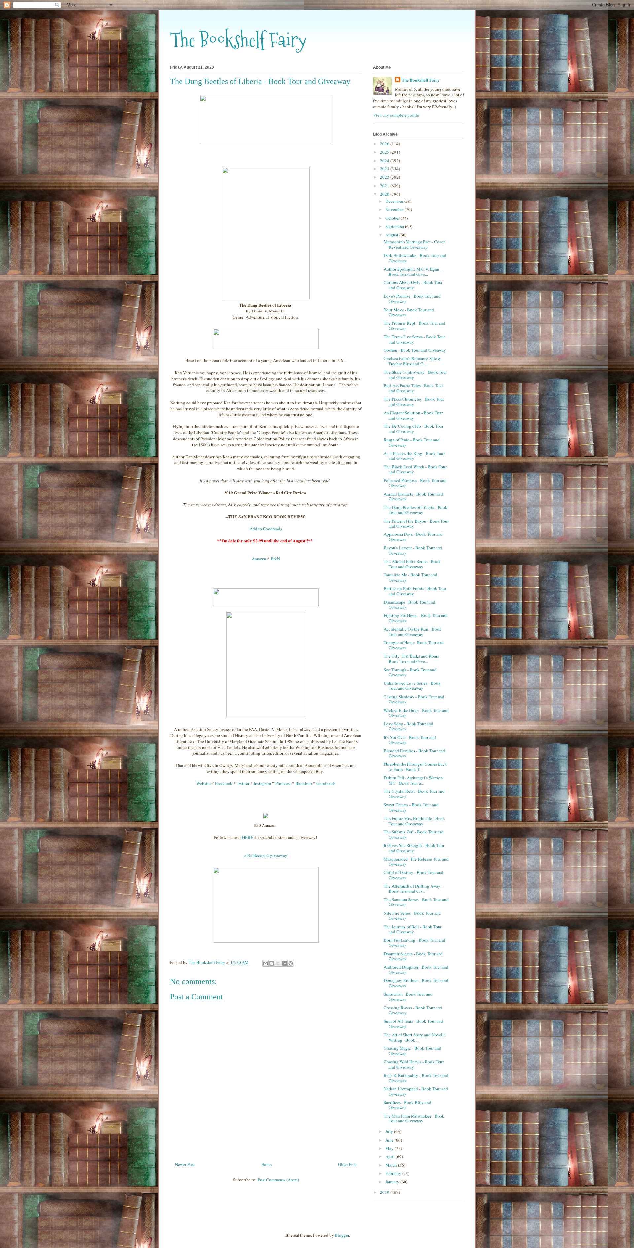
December (394, 201)
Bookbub (303, 783)
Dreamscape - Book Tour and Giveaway (409, 604)
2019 (385, 1192)
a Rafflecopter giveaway (265, 855)
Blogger (342, 1235)
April (390, 1156)
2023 (385, 169)
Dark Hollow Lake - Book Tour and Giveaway (415, 258)
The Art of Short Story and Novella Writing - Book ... (415, 1037)
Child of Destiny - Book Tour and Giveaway (413, 875)
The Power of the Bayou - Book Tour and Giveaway (416, 523)
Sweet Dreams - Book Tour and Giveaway (411, 807)
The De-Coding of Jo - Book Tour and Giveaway (413, 428)
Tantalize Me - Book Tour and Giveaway (410, 577)
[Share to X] (278, 963)
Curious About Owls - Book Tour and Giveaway (413, 285)
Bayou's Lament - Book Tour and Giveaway (413, 550)
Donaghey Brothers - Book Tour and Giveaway (416, 983)
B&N (275, 559)
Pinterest (283, 783)
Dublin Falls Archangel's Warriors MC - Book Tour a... (413, 780)
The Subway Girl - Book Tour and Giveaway (414, 834)
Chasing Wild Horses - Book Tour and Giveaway (414, 1064)
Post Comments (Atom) (278, 1180)
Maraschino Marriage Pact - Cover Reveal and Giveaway (414, 244)
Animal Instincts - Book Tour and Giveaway (413, 496)
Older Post (347, 1164)
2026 (385, 144)
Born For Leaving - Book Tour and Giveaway (414, 942)
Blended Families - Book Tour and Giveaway (414, 753)
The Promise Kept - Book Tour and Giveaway (414, 325)
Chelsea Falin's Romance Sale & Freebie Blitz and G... (412, 361)
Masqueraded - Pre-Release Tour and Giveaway (416, 861)
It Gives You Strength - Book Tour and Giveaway (414, 848)
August (392, 235)
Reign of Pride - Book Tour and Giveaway (412, 442)
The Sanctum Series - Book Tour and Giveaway (416, 902)
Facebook (223, 783)
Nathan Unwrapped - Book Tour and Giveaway (416, 1091)
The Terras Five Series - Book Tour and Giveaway (414, 339)
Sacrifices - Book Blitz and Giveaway (407, 1105)
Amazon (259, 559)
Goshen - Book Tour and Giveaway (415, 350)
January (392, 1182)
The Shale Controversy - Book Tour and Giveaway (415, 374)
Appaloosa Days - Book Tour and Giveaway (413, 536)
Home (266, 1164)
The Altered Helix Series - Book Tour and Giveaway (412, 563)
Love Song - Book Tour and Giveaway (408, 726)
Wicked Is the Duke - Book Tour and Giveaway (416, 712)
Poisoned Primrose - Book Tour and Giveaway (415, 483)
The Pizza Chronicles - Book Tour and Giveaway (414, 401)
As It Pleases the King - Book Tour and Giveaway (414, 455)
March (391, 1165)
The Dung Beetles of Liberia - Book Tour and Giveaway (415, 510)
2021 (385, 186)
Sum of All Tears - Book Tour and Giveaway (413, 1023)
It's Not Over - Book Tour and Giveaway (410, 740)
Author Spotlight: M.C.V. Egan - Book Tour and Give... (412, 271)
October (393, 218)
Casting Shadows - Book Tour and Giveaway (414, 699)
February (393, 1173)
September (395, 226)
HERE (247, 837)
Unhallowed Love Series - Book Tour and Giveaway (412, 685)
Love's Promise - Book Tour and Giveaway (412, 298)
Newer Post (185, 1164)
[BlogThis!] (271, 963)
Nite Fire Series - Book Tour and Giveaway (412, 915)
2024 (385, 161)
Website (203, 783)
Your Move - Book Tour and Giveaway (409, 312)
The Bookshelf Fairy (238, 40)
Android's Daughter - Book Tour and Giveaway (416, 969)
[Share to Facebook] (284, 963)
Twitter (243, 783)
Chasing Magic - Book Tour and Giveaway (412, 1050)
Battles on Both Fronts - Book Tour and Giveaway (415, 591)
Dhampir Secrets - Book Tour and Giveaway (413, 956)
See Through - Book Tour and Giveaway (410, 672)
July (389, 1131)
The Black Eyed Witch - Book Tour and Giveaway (415, 469)
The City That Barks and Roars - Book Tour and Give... (412, 658)
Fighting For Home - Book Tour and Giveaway (416, 618)
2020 (385, 194)
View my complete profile (396, 115)
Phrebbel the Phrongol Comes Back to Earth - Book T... (415, 766)
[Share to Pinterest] (290, 963)
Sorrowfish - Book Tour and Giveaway (408, 996)
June (390, 1140)
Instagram (262, 783)
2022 (385, 177)
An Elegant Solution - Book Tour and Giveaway (413, 415)
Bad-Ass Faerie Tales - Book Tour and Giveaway (413, 388)
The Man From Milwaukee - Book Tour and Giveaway (414, 1118)
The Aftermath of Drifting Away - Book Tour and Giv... (413, 888)
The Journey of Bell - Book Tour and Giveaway (412, 929)
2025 (385, 152)
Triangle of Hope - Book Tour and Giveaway (414, 645)
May (390, 1148)
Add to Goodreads (266, 529)
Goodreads (325, 783)
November (395, 209)
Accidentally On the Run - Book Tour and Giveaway (412, 631)
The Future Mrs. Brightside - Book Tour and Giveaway (414, 820)
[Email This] (265, 963)
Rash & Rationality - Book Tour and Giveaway (416, 1077)
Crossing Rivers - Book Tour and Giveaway (413, 1010)
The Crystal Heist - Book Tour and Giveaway (414, 793)
